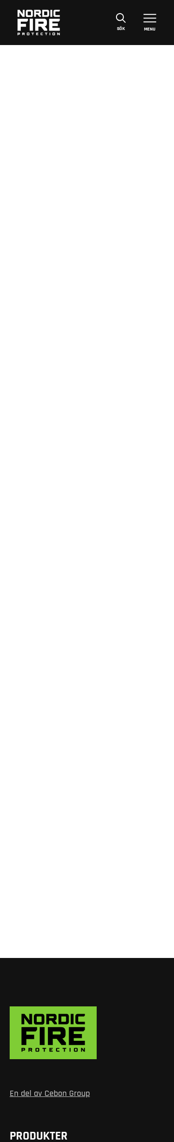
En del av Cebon (38, 1093)
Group (78, 1093)
